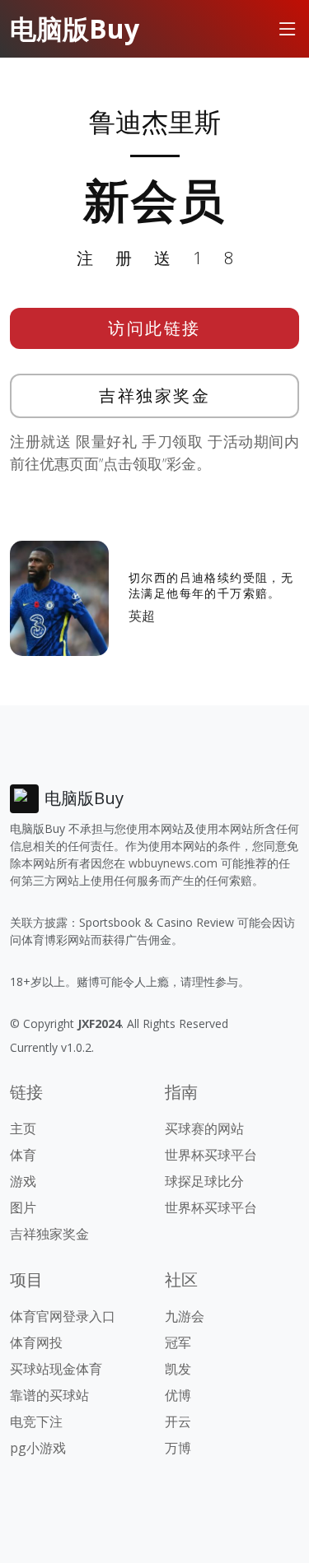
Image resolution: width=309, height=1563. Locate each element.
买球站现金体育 (56, 1369)
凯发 (178, 1369)
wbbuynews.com (173, 863)
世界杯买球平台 (211, 1155)
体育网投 (36, 1342)
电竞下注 (36, 1421)
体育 (23, 1155)
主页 (23, 1128)
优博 (178, 1395)
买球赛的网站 (204, 1128)
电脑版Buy (74, 28)
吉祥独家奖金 (154, 395)
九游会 (184, 1316)
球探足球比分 (204, 1181)
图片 (23, 1207)
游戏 (23, 1181)
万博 (178, 1448)
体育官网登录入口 (62, 1316)
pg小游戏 (38, 1448)
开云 (178, 1421)
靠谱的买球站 (49, 1395)
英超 (142, 616)
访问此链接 (154, 328)
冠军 (178, 1342)
